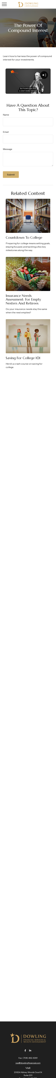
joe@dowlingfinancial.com (28, 1063)
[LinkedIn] (30, 1050)
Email (6, 131)
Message (7, 149)
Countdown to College (24, 237)
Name (6, 114)
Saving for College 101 (23, 358)
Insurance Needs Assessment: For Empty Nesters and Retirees (23, 299)
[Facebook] (25, 1050)
